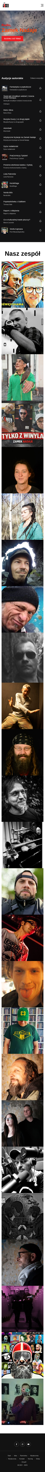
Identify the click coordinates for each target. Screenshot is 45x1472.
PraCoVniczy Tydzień (19, 156)
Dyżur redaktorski (10, 146)
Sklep (38, 1459)
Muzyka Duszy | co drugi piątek (16, 119)
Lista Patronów (9, 174)
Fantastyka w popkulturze (20, 87)
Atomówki (7, 128)
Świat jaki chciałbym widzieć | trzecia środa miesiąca (18, 97)
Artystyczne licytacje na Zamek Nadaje (19, 137)
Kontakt (22, 1459)
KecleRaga (14, 183)
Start (9, 1455)
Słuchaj (30, 1459)
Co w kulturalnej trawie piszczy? (16, 220)
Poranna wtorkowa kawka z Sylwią (17, 165)
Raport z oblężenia (11, 211)
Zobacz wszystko (36, 78)
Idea (15, 1455)
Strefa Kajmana (16, 229)
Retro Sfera (8, 110)
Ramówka (23, 1455)
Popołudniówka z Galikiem (14, 202)
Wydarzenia (34, 1455)
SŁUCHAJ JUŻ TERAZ (12, 39)
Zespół (24, 1462)
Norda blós (8, 192)
